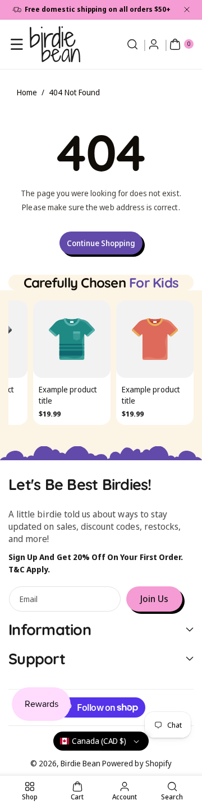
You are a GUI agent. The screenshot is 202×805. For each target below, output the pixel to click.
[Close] (187, 9)
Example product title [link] (68, 395)
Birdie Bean (80, 763)
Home (27, 92)
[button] (16, 44)
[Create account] (153, 44)
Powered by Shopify (137, 763)
